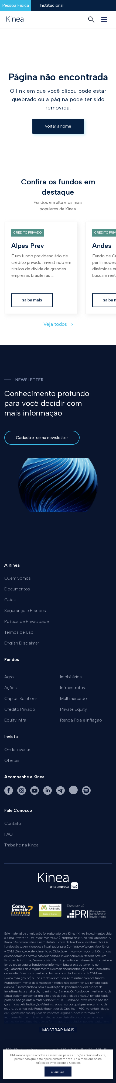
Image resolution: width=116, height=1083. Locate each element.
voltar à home (58, 126)
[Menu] (104, 19)
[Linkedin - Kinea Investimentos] (48, 793)
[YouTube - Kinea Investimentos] (35, 793)
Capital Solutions (20, 698)
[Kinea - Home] (14, 19)
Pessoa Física (15, 5)
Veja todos (55, 324)
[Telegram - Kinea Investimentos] (61, 793)
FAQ (8, 834)
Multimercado (73, 698)
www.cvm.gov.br (82, 951)
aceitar (58, 1071)
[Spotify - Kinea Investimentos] (74, 793)
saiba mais (32, 300)
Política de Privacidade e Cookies (57, 1063)
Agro (9, 676)
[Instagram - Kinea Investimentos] (22, 793)
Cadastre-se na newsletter (42, 437)
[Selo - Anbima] (50, 912)
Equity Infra (15, 720)
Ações (10, 687)
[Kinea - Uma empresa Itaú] (58, 890)
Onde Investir (17, 749)
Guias (10, 599)
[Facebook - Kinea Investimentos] (9, 793)
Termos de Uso (18, 632)
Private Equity (73, 709)
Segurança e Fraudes (25, 610)
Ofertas (11, 760)
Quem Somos (17, 578)
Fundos (11, 659)
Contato (12, 823)
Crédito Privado (19, 709)
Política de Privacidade (26, 621)
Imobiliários (71, 676)
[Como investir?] (21, 912)
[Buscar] (91, 19)
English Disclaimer (21, 643)
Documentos (17, 589)
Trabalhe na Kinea (21, 845)
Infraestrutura (73, 687)
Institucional (51, 5)
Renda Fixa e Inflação (81, 720)
